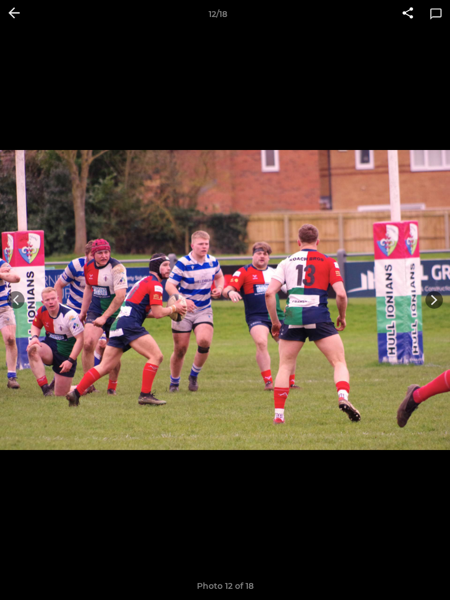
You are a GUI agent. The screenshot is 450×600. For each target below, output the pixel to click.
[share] (408, 14)
